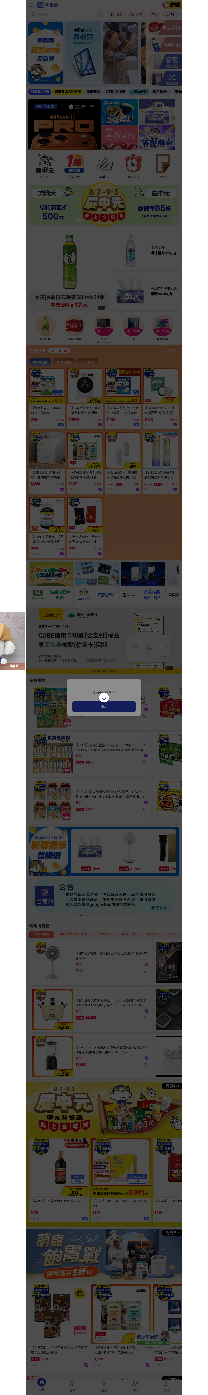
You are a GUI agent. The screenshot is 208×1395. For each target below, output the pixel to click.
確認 (104, 706)
